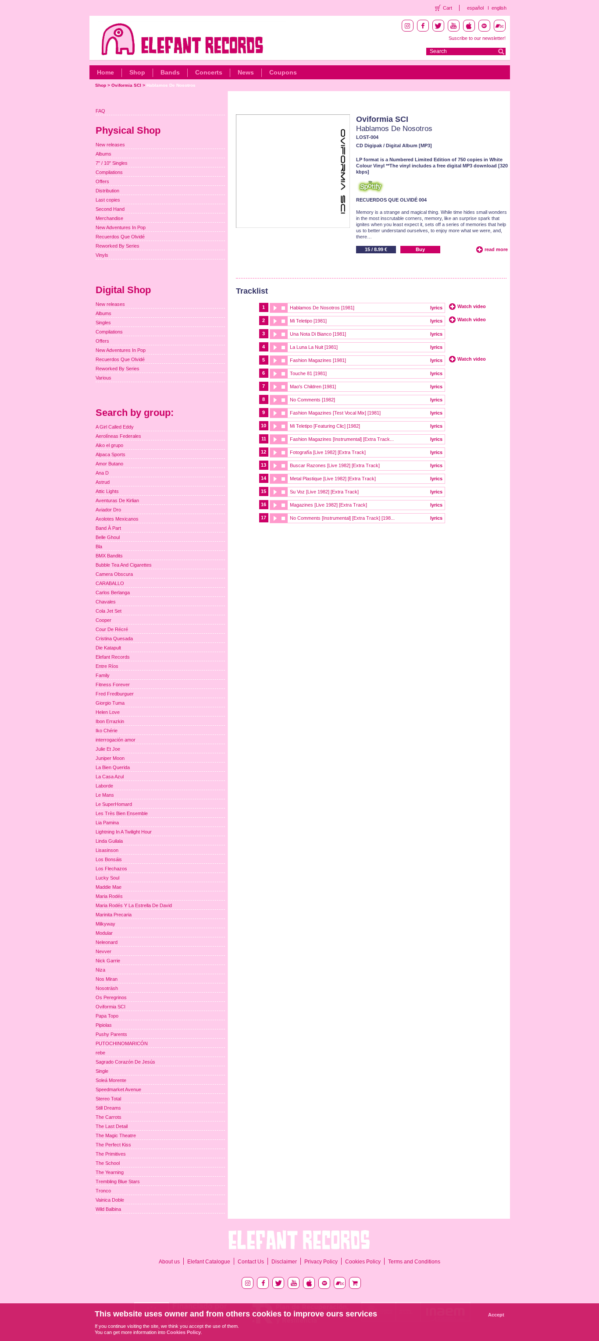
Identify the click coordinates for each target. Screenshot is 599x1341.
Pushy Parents (111, 1034)
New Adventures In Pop (121, 227)
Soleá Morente (111, 1080)
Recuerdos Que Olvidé (120, 236)
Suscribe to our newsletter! (477, 38)
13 (263, 465)
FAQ (100, 111)
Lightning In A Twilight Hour (124, 831)
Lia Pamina (107, 822)
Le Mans (105, 795)
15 (263, 491)
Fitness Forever (113, 684)
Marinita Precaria (114, 914)
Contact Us (251, 1262)
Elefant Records (113, 657)
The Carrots (108, 1117)
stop (283, 307)
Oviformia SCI (126, 85)
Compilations (109, 172)
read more (496, 249)
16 (263, 504)
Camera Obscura (114, 574)
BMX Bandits (109, 555)
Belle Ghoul (108, 537)
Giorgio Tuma (110, 703)
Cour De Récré (112, 629)
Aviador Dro (108, 509)
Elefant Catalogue (208, 1262)
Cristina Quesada (114, 638)
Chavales (106, 601)
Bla (99, 546)
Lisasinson (107, 850)
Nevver (103, 951)
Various (103, 377)
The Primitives (111, 1154)
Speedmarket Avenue (118, 1089)
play (274, 307)
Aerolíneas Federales (118, 436)
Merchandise (109, 218)
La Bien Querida (113, 767)
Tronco (103, 1190)
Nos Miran (107, 979)
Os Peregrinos (111, 997)
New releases (110, 144)
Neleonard (107, 942)
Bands (170, 72)
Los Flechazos (111, 868)
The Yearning (110, 1172)
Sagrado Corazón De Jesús (125, 1061)
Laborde (104, 785)
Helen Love (108, 712)
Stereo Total (108, 1098)
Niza (100, 969)
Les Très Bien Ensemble (122, 813)
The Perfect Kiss (113, 1144)
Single (102, 1071)
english (499, 8)
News (246, 72)
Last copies (108, 199)
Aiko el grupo (109, 445)
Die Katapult (108, 647)
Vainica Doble (110, 1200)
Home (105, 72)
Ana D (102, 472)
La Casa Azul (110, 776)
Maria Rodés (109, 896)
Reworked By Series (117, 245)
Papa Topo (107, 1015)
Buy (420, 249)
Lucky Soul (107, 877)
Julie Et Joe (108, 749)
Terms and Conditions (414, 1262)
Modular (104, 933)
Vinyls (102, 255)
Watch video (471, 306)
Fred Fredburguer (115, 693)
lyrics (436, 307)
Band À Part (108, 528)
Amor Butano (109, 463)
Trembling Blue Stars (118, 1181)
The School (108, 1163)
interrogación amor (115, 739)
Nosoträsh (107, 988)
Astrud (103, 482)
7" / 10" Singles (112, 163)
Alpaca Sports (110, 454)
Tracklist (252, 291)
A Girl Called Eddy (115, 426)
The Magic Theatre (116, 1135)
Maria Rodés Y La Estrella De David (134, 905)
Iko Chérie (107, 730)
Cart (447, 8)
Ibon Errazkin (110, 721)
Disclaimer (284, 1262)
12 (263, 451)
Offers (102, 181)
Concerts (208, 72)
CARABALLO (110, 583)
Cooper (103, 620)
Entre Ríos (107, 666)
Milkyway (105, 923)
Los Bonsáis (109, 859)
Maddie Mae (108, 887)
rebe (100, 1052)
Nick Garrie (108, 960)
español (475, 8)
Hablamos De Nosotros (171, 85)
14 (263, 478)
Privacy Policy (321, 1262)
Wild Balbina (108, 1209)
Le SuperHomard (114, 804)
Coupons (283, 72)
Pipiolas (104, 1025)
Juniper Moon (110, 758)
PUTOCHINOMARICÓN (122, 1043)
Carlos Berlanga (113, 592)
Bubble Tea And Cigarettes (124, 565)
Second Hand (110, 209)
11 (263, 438)
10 (263, 425)
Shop (137, 72)
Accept (496, 1314)
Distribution (107, 190)
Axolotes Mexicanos (117, 519)
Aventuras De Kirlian (117, 500)
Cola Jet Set (108, 611)
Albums (103, 153)
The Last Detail (112, 1126)
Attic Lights (107, 491)
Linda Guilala (109, 841)
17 (263, 517)
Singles (103, 322)
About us (169, 1262)
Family (103, 675)
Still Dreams (108, 1107)
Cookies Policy (363, 1262)
